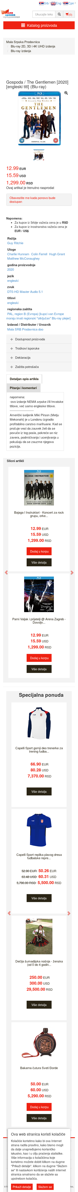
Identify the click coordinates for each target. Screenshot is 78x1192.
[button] (4, 570)
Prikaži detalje (22, 1187)
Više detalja (39, 562)
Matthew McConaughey (23, 258)
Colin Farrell (39, 254)
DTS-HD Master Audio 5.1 (25, 291)
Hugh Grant (57, 254)
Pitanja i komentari (23, 387)
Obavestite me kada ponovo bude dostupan (32, 199)
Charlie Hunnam (18, 254)
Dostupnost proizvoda (30, 339)
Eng (58, 3)
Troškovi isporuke (27, 348)
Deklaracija (22, 357)
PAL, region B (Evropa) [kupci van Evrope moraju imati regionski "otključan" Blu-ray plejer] (38, 315)
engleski (13, 280)
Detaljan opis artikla (24, 378)
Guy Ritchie (15, 243)
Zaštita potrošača (27, 366)
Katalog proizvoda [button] (42, 25)
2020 (10, 269)
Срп (71, 3)
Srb (46, 3)
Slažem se (45, 1187)
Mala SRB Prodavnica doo (25, 329)
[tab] (39, 339)
